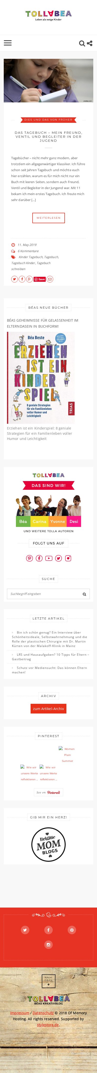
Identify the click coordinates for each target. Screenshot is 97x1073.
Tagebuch (51, 257)
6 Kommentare (28, 251)
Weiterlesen (49, 217)
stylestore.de (48, 1024)
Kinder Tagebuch (31, 257)
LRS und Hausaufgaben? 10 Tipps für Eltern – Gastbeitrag (50, 656)
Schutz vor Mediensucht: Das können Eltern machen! (49, 670)
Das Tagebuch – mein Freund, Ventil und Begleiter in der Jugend (49, 137)
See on (42, 792)
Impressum (19, 1012)
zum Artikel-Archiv (48, 708)
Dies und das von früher (48, 119)
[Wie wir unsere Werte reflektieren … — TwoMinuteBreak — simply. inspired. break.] (29, 774)
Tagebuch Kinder (23, 263)
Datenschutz (43, 1012)
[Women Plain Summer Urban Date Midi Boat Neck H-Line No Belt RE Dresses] (68, 755)
